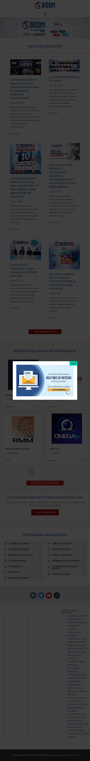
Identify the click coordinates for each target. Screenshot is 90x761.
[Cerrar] (73, 363)
